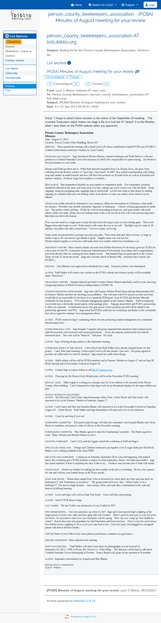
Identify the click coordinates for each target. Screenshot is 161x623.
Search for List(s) (102, 5)
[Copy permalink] (137, 71)
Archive (10, 86)
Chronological (55, 77)
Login (151, 5)
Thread (74, 77)
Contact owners (14, 60)
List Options (18, 36)
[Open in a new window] (69, 63)
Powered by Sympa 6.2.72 (83, 616)
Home (78, 5)
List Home (11, 68)
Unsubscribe (13, 77)
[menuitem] (76, 4)
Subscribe (11, 73)
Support (129, 5)
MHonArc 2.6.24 (84, 600)
